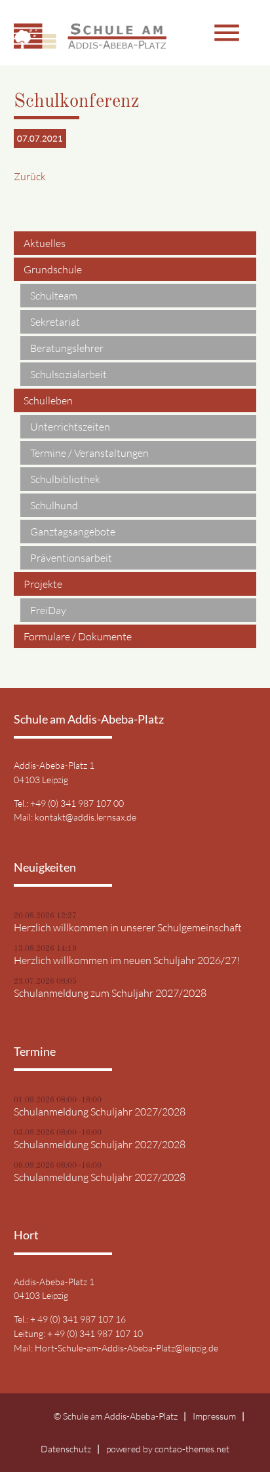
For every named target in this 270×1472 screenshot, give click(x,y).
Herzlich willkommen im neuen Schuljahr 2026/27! (127, 960)
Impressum (214, 1416)
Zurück (30, 176)
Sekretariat (55, 321)
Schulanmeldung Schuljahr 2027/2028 (99, 1111)
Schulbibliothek (65, 479)
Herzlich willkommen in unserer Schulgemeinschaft (128, 927)
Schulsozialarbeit (68, 374)
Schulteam (53, 295)
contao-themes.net (192, 1448)
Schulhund (54, 505)
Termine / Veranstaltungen (89, 452)
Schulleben (48, 400)
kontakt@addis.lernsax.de (85, 817)
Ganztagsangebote (72, 531)
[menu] (192, 33)
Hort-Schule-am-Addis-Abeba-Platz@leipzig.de (126, 1347)
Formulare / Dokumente (78, 636)
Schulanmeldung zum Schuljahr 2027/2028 (110, 993)
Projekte (43, 584)
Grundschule (53, 269)
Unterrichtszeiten (70, 426)
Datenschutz (66, 1448)
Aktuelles (45, 243)
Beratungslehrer (67, 348)
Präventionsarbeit (71, 557)
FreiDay (48, 610)
